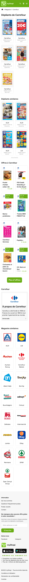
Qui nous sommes (6, 501)
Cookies (3, 579)
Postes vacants (5, 507)
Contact (3, 510)
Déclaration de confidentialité (10, 576)
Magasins (8, 9)
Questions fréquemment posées (10, 504)
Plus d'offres (14, 280)
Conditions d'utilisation (8, 573)
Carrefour (16, 9)
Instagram (18, 539)
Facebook (4, 539)
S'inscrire (7, 530)
